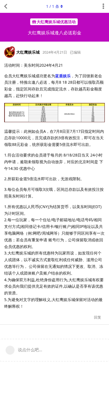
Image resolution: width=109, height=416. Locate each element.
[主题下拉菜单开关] (103, 6)
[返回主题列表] (5, 6)
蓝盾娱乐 (63, 75)
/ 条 (52, 6)
